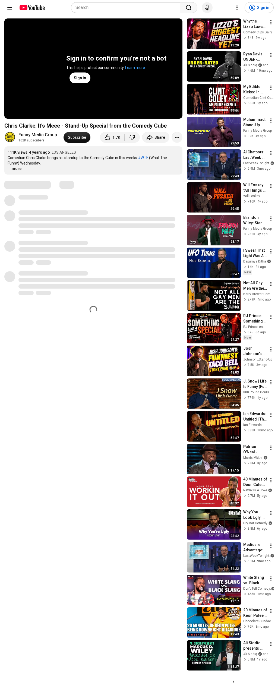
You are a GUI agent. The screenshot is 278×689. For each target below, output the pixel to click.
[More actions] (177, 137)
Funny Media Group (37, 134)
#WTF (143, 158)
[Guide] (10, 7)
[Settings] (237, 7)
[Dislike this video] (132, 137)
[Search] (188, 7)
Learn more (135, 67)
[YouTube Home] (32, 7)
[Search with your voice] (207, 7)
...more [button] (14, 168)
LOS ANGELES (64, 152)
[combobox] (127, 7)
